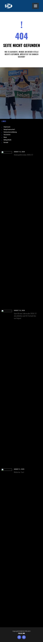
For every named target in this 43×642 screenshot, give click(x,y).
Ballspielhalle (7, 140)
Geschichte (7, 134)
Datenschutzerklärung (10, 132)
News (5, 137)
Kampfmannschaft (9, 129)
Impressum (7, 127)
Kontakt (6, 142)
